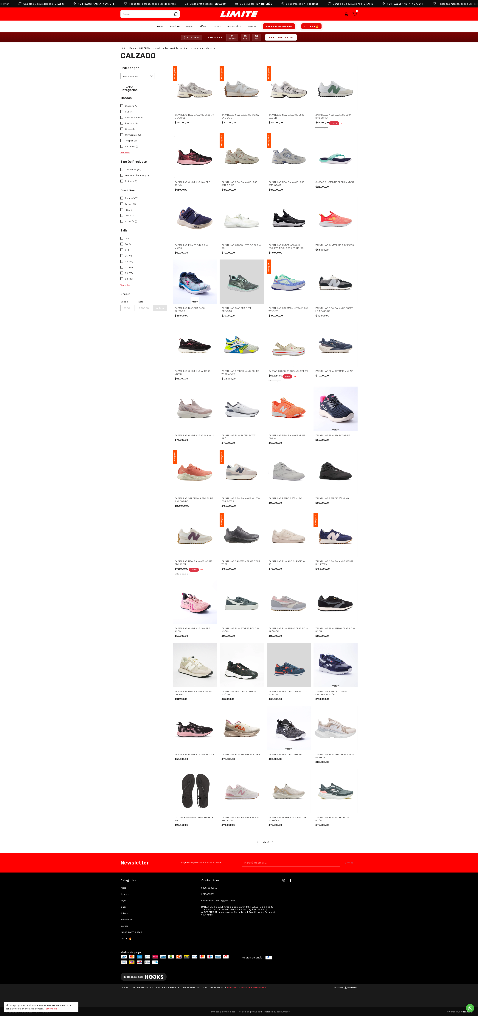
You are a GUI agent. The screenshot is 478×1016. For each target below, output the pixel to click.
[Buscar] (175, 14)
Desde (124, 301)
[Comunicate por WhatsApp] (470, 1008)
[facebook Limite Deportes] (290, 880)
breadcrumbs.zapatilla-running (170, 48)
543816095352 (209, 888)
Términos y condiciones (222, 1011)
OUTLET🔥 (311, 26)
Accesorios (234, 26)
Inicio (159, 26)
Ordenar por (129, 68)
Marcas (251, 26)
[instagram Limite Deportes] (283, 880)
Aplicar (160, 308)
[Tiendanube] (346, 987)
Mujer (189, 26)
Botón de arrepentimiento (253, 987)
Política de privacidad (250, 1011)
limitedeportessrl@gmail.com (218, 900)
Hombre (175, 26)
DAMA (132, 48)
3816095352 (208, 894)
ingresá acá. (232, 987)
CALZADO (144, 48)
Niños (202, 26)
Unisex (217, 26)
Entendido (51, 1008)
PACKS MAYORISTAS (279, 26)
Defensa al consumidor (277, 1011)
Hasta (140, 301)
